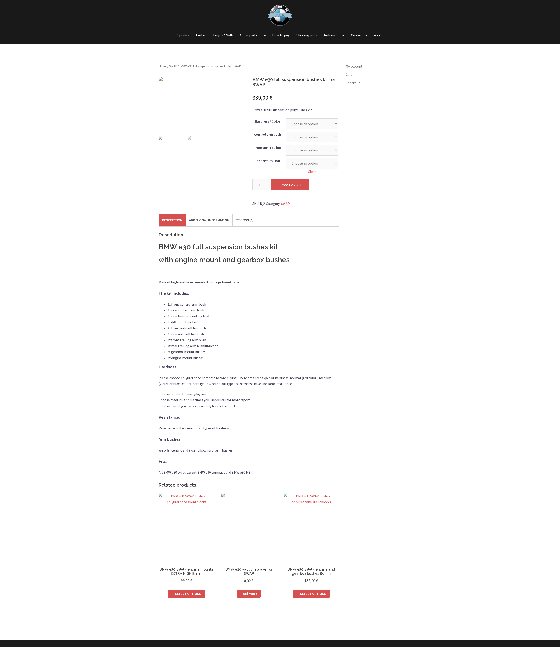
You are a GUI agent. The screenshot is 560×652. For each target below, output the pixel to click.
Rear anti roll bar (267, 160)
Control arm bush (267, 134)
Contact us (359, 35)
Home (163, 66)
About (378, 35)
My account (354, 66)
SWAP (173, 66)
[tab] (172, 220)
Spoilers (183, 35)
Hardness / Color (267, 121)
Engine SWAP (223, 35)
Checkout (353, 83)
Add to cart (291, 184)
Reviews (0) (245, 220)
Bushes (201, 35)
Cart (349, 74)
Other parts (248, 35)
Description (172, 220)
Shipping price (306, 35)
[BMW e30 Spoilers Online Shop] (280, 16)
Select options (188, 593)
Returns (330, 35)
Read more (248, 593)
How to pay (281, 35)
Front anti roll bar (267, 147)
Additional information (209, 220)
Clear (312, 171)
